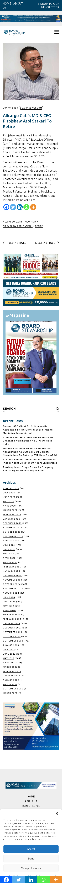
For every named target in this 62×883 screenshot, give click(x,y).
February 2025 (12, 567)
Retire (39, 226)
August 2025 (11, 540)
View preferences (31, 868)
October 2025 (11, 532)
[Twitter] (13, 207)
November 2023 (12, 632)
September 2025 (13, 536)
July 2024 (9, 597)
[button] (57, 813)
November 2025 (12, 527)
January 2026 (11, 519)
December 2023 (12, 628)
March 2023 (10, 667)
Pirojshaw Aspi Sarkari (17, 226)
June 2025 (9, 549)
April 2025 (9, 558)
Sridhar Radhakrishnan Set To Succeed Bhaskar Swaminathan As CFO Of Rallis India (28, 441)
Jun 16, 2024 (10, 108)
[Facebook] (6, 207)
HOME (7, 3)
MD (34, 222)
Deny (31, 858)
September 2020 (13, 689)
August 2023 (11, 645)
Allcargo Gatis (13, 222)
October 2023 (11, 636)
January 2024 (11, 623)
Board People (31, 805)
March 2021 (10, 684)
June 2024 (9, 601)
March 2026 (10, 510)
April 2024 (9, 610)
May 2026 (8, 501)
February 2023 (12, 671)
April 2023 (9, 662)
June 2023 (9, 654)
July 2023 (9, 649)
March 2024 (10, 614)
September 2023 (13, 641)
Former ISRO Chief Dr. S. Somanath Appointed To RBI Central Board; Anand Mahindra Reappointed (28, 429)
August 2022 (11, 680)
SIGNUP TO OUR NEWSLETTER (48, 5)
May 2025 (8, 553)
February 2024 (12, 619)
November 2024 (12, 580)
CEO (27, 222)
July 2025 (9, 545)
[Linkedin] (20, 207)
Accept (31, 848)
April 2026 (9, 506)
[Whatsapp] (26, 207)
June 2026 (9, 497)
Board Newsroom (31, 108)
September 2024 (13, 588)
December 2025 (12, 523)
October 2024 (11, 584)
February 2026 (12, 514)
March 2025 (10, 562)
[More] (33, 207)
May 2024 (8, 606)
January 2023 (11, 675)
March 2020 (10, 693)
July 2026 (9, 493)
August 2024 (11, 593)
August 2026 (11, 488)
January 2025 (11, 571)
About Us (31, 801)
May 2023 (8, 658)
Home (31, 796)
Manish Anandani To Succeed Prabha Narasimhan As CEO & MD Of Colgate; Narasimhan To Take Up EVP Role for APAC (30, 451)
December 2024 (12, 575)
